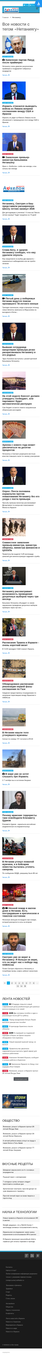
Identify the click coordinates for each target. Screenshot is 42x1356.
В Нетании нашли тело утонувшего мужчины (15, 734)
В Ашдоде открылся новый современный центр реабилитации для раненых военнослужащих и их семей (21, 1006)
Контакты (9, 1267)
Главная (5, 17)
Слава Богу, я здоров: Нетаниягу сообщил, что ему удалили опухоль (19, 252)
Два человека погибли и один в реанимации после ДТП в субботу (19, 1014)
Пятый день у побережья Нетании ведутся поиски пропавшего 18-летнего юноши (20, 301)
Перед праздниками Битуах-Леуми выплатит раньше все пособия (19, 1020)
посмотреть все (21, 1079)
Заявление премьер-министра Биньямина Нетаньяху (16, 159)
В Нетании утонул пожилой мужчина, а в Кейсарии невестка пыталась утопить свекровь (18, 865)
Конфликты (10, 1313)
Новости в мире (11, 1328)
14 (21, 986)
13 (18, 986)
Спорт (8, 1292)
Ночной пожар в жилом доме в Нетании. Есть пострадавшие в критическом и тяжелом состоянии (20, 911)
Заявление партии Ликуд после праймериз (18, 61)
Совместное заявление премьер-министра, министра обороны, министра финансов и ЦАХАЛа (21, 546)
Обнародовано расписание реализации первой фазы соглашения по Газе (18, 686)
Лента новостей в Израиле (15, 1318)
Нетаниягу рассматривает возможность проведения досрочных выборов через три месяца (20, 595)
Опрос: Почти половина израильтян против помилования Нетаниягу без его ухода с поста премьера (20, 495)
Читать (5, 75)
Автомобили (10, 1303)
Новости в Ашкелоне (13, 1322)
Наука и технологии (13, 1310)
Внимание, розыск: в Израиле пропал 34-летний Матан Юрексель (19, 1134)
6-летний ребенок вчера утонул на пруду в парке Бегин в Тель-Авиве (19, 1141)
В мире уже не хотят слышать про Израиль (15, 775)
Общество (9, 1307)
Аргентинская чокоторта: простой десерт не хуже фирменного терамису (20, 1189)
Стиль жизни (10, 1298)
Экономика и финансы (14, 1285)
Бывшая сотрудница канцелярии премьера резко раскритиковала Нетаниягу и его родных (18, 350)
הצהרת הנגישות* (11, 1270)
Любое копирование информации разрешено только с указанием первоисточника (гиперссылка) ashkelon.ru (21, 1276)
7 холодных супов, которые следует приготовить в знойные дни (16, 1182)
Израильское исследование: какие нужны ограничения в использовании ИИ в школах (19, 1233)
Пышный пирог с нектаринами (14, 1177)
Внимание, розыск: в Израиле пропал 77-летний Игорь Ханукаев (19, 1148)
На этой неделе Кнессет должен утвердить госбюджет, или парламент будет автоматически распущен (20, 399)
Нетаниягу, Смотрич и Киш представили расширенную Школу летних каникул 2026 (18, 206)
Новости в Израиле (12, 1331)
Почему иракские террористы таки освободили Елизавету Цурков (19, 817)
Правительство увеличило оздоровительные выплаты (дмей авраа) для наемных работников (19, 1050)
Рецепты (9, 1295)
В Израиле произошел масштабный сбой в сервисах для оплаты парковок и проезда (19, 1240)
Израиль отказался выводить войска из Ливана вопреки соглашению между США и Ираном (19, 109)
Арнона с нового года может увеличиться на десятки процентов (18, 447)
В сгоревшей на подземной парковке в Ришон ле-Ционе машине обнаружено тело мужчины (18, 1035)
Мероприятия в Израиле (14, 1325)
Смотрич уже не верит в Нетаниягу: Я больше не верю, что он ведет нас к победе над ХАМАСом (20, 960)
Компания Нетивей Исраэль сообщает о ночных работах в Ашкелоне (20, 1058)
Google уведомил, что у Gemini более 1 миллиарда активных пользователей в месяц (20, 1226)
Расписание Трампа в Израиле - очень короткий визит (20, 644)
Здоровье (9, 1288)
